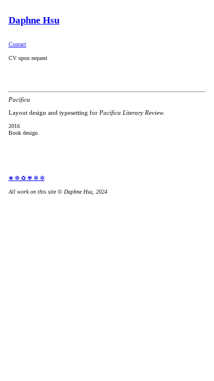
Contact (17, 44)
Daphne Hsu (34, 20)
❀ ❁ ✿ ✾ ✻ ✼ (27, 178)
